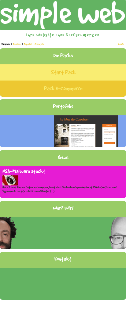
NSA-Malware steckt (23, 171)
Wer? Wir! (63, 208)
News (63, 157)
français (39, 44)
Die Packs (63, 55)
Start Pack (63, 72)
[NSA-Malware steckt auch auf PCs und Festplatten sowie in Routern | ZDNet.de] (10, 180)
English (17, 44)
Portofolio (63, 106)
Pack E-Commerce (63, 88)
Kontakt (63, 259)
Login (121, 44)
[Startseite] (63, 14)
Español (28, 44)
